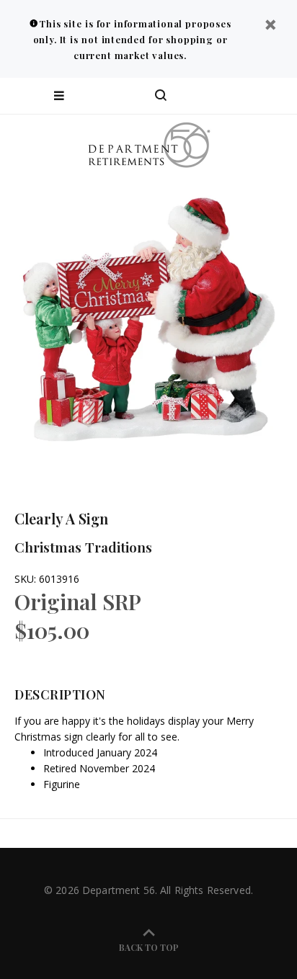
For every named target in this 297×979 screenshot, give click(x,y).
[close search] (274, 96)
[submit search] (227, 96)
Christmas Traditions (83, 546)
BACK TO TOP (149, 947)
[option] (148, 324)
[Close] (270, 26)
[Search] (161, 95)
